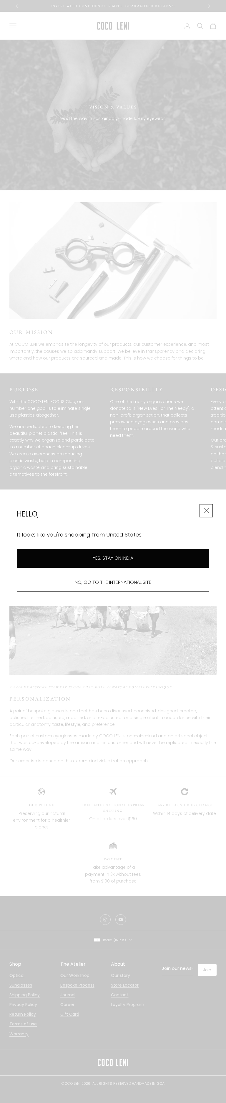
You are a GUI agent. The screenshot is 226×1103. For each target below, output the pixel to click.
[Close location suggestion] (206, 510)
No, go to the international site (113, 582)
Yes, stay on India (113, 558)
